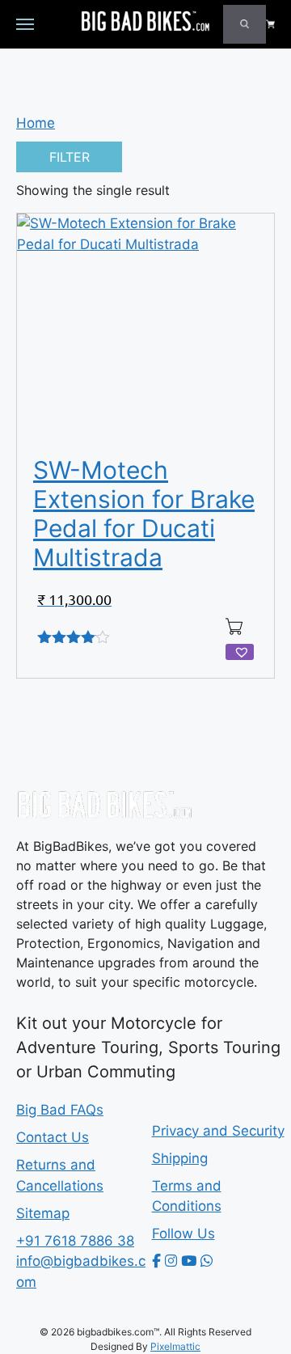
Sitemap (43, 1213)
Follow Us (183, 1233)
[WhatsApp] (206, 1261)
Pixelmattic (175, 1346)
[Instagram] (171, 1261)
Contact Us (52, 1137)
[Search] (244, 24)
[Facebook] (156, 1261)
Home (35, 123)
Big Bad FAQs (59, 1110)
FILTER (69, 157)
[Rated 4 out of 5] (74, 639)
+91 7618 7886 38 (75, 1241)
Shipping (180, 1158)
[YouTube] (188, 1261)
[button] (240, 652)
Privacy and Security (218, 1131)
